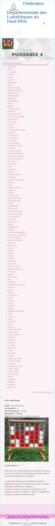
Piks (10, 280)
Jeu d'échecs (13, 206)
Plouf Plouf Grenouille (17, 285)
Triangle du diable (15, 366)
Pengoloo (12, 272)
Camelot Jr (12, 119)
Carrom (11, 127)
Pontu (10, 290)
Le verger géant (14, 238)
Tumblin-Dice (13, 374)
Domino (11, 172)
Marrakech (12, 245)
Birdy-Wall (12, 98)
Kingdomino (13, 227)
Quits (10, 314)
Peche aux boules (15, 269)
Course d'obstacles (15, 154)
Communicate (13, 143)
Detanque (12, 169)
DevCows (27, 525)
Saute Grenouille (15, 330)
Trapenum (12, 364)
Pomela (11, 287)
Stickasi (11, 343)
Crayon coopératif (15, 159)
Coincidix (12, 140)
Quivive (11, 316)
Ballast (11, 80)
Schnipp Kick (13, 332)
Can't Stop (12, 122)
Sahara (11, 327)
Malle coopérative (15, 240)
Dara (10, 167)
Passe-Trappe (14, 266)
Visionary (12, 379)
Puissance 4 (13, 295)
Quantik (11, 306)
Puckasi (11, 293)
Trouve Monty (13, 372)
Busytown (12, 111)
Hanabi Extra (13, 196)
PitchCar (11, 282)
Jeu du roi (12, 219)
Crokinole (12, 164)
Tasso (10, 351)
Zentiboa (11, 385)
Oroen (10, 259)
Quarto (11, 309)
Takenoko (12, 348)
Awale (10, 77)
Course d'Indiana (15, 151)
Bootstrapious (25, 523)
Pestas (11, 274)
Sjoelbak (11, 337)
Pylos (10, 298)
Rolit (10, 324)
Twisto (10, 377)
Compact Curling (15, 146)
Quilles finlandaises (16, 311)
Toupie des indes (15, 358)
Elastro (11, 182)
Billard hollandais (15, 90)
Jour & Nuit (12, 222)
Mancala (11, 243)
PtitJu (39, 392)
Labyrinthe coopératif (16, 232)
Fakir (10, 185)
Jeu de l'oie (12, 209)
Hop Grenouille (14, 201)
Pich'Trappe (13, 277)
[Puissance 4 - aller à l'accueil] (14, 5)
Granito (11, 193)
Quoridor (11, 322)
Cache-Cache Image (16, 117)
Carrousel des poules (16, 130)
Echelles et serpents (16, 180)
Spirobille (12, 340)
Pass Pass (12, 264)
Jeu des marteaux (15, 214)
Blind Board (13, 101)
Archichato (12, 72)
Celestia (11, 133)
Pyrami (11, 301)
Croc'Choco (13, 161)
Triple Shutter (13, 369)
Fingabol (11, 190)
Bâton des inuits (14, 114)
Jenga (10, 203)
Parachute (12, 261)
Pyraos (11, 303)
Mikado (11, 251)
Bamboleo (12, 83)
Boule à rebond (14, 109)
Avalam (11, 75)
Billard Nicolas (14, 96)
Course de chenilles (16, 156)
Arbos (10, 69)
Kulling (11, 230)
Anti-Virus (12, 67)
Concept (11, 148)
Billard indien (13, 93)
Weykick (11, 382)
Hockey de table (14, 198)
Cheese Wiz (13, 135)
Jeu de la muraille (15, 211)
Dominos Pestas (14, 175)
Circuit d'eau (13, 138)
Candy (10, 125)
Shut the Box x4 (14, 335)
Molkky (11, 253)
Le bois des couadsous (17, 235)
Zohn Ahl (11, 387)
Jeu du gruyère (14, 217)
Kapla (10, 224)
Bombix (11, 106)
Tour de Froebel (14, 361)
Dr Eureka (12, 177)
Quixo (10, 319)
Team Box (12, 353)
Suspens (11, 345)
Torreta (11, 356)
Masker (11, 248)
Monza (11, 256)
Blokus (11, 104)
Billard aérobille (14, 88)
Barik (10, 85)
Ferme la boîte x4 (15, 188)
